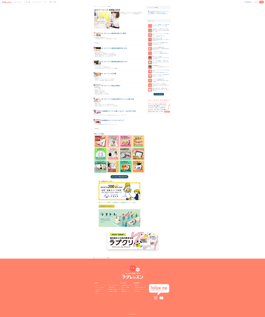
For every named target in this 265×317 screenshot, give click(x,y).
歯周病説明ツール (125, 291)
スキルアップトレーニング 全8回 (158, 83)
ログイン (256, 2)
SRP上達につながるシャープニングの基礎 (159, 25)
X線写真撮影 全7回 (155, 65)
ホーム (96, 285)
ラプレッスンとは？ (99, 287)
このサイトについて (17, 2)
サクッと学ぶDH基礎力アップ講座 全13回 (160, 60)
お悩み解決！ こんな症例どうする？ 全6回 (160, 29)
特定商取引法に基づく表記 (140, 287)
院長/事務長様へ (248, 2)
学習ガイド (97, 291)
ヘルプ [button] (44, 2)
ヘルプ (96, 293)
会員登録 (261, 2)
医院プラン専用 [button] (52, 2)
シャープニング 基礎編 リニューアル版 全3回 (160, 24)
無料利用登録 (111, 287)
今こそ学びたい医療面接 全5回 (158, 47)
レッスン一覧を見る (118, 176)
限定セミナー (124, 289)
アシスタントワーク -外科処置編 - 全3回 (159, 42)
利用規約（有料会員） (113, 291)
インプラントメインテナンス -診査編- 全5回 (160, 74)
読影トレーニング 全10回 (157, 56)
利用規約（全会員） (113, 289)
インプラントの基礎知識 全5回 (158, 79)
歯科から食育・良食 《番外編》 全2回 (159, 88)
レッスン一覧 (27, 2)
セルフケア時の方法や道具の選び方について (160, 72)
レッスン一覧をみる (159, 94)
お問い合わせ (137, 291)
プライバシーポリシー (139, 289)
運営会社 (137, 285)
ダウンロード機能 (125, 287)
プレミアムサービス (36, 2)
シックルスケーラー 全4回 (157, 51)
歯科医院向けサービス (126, 285)
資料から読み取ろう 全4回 (157, 38)
